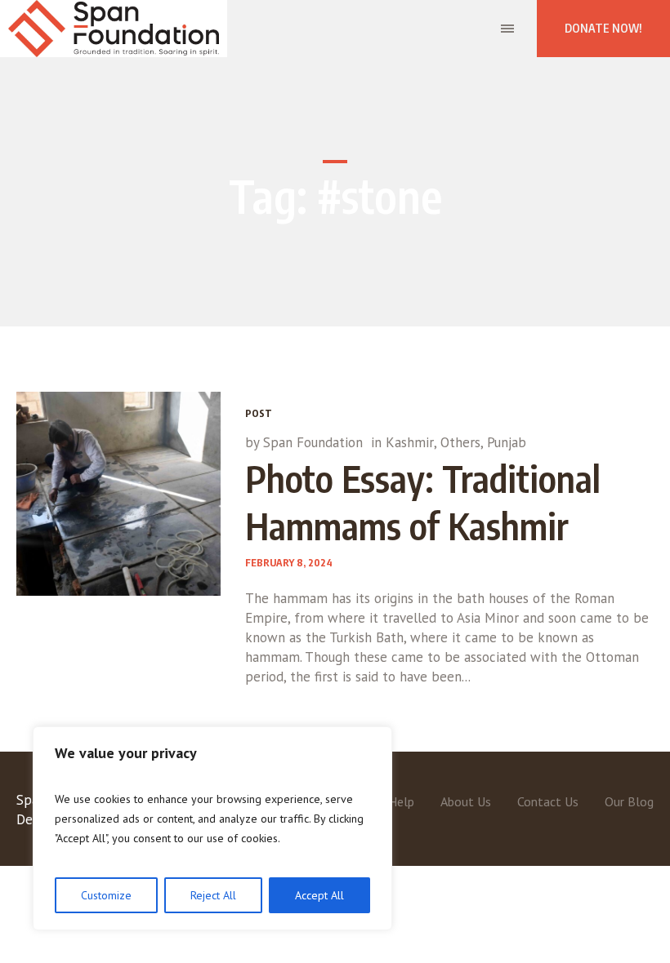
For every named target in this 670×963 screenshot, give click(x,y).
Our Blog (629, 801)
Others (460, 442)
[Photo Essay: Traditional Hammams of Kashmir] (118, 494)
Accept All (319, 895)
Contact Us (547, 801)
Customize (106, 895)
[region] (212, 828)
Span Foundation (313, 442)
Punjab (506, 442)
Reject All (213, 895)
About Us (465, 801)
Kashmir (410, 442)
